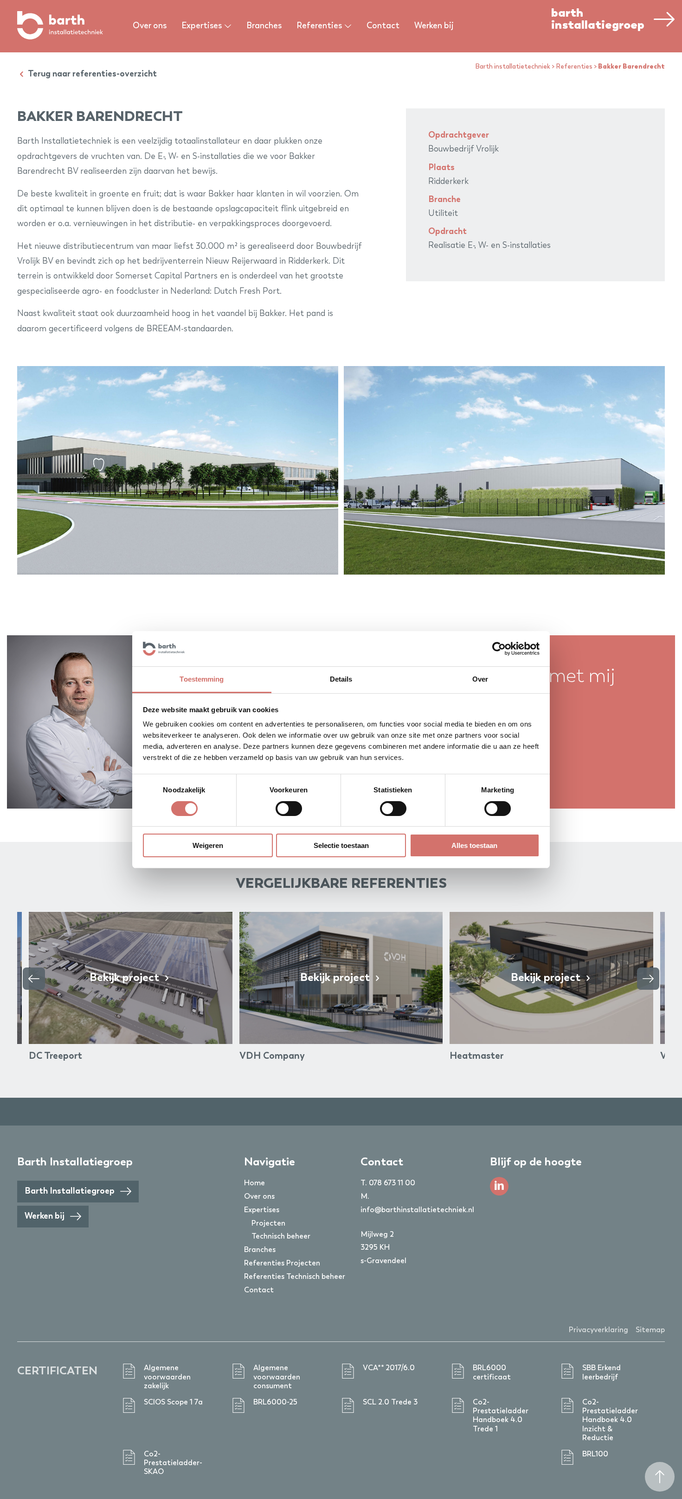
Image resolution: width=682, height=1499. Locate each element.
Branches (264, 26)
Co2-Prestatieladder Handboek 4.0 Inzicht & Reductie (610, 1420)
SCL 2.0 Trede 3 (390, 1402)
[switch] (289, 808)
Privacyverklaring (598, 1330)
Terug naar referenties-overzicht (91, 74)
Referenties (574, 66)
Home (254, 1183)
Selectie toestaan (341, 845)
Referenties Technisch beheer (294, 1277)
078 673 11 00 (392, 1183)
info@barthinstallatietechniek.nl (417, 1210)
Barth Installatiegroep (70, 1191)
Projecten (268, 1223)
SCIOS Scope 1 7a (173, 1402)
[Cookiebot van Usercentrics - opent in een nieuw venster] (499, 649)
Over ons (150, 26)
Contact (383, 26)
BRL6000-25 (275, 1402)
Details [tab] (341, 679)
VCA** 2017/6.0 (389, 1368)
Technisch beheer (280, 1236)
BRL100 (595, 1454)
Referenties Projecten (282, 1263)
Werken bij (434, 26)
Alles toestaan (474, 845)
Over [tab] (480, 679)
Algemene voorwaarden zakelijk (167, 1377)
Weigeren (208, 845)
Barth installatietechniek (512, 66)
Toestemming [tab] (202, 679)
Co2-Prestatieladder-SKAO (173, 1463)
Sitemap (650, 1330)
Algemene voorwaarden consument (276, 1377)
